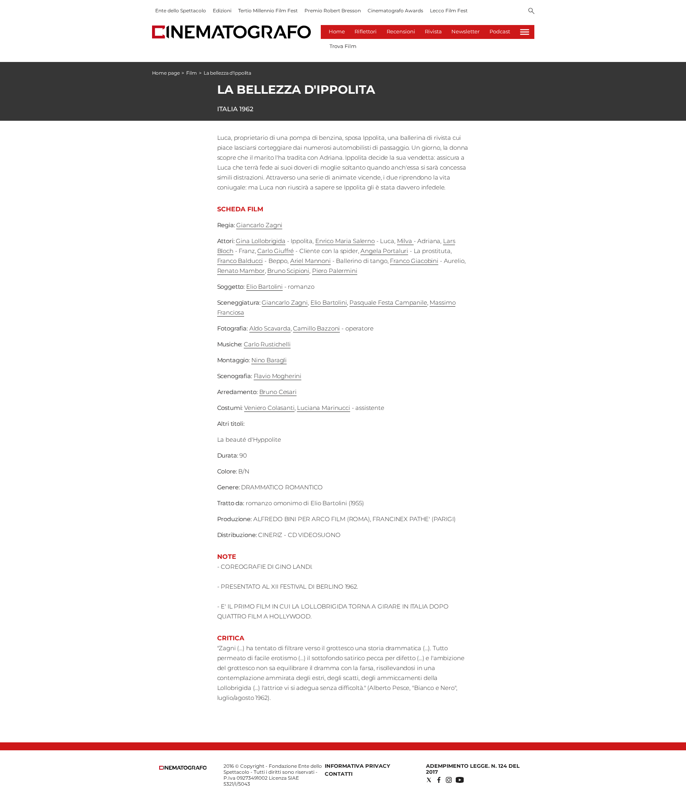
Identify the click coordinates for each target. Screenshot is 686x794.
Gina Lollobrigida (260, 241)
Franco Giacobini (414, 261)
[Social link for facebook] (439, 780)
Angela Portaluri (384, 251)
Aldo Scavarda (270, 328)
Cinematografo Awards (395, 11)
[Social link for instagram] (449, 780)
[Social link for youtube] (460, 780)
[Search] (531, 11)
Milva (405, 241)
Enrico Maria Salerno (345, 241)
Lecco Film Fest (449, 11)
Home (337, 31)
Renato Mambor (241, 270)
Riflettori (366, 31)
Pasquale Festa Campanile (388, 302)
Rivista (433, 31)
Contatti (339, 774)
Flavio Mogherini (278, 376)
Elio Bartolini (264, 286)
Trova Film (343, 46)
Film (191, 73)
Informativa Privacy (357, 766)
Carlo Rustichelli (267, 344)
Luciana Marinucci (323, 407)
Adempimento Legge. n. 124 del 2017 (473, 769)
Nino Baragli (269, 360)
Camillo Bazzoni (316, 328)
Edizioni (222, 11)
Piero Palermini (334, 270)
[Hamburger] (524, 32)
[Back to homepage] (183, 768)
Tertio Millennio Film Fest (268, 11)
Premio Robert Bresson (332, 11)
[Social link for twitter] (429, 780)
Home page (166, 73)
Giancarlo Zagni (259, 225)
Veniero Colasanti (269, 407)
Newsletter (465, 31)
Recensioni (401, 31)
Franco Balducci (240, 261)
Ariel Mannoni (310, 261)
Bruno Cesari (278, 392)
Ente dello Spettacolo (180, 11)
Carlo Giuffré (275, 251)
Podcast (499, 31)
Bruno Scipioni (288, 270)
